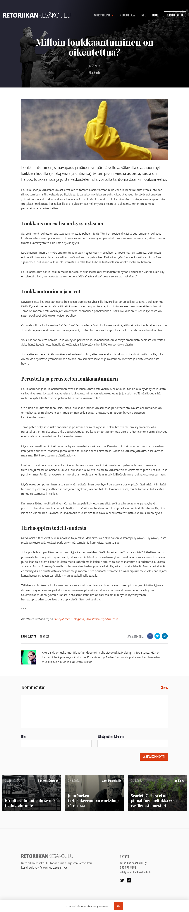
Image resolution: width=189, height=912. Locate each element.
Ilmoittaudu (175, 15)
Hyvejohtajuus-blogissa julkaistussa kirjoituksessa (86, 618)
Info (143, 15)
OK (118, 906)
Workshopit (102, 15)
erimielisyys (28, 636)
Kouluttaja (127, 15)
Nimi (23, 737)
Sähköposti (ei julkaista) (111, 737)
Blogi (155, 15)
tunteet (44, 636)
